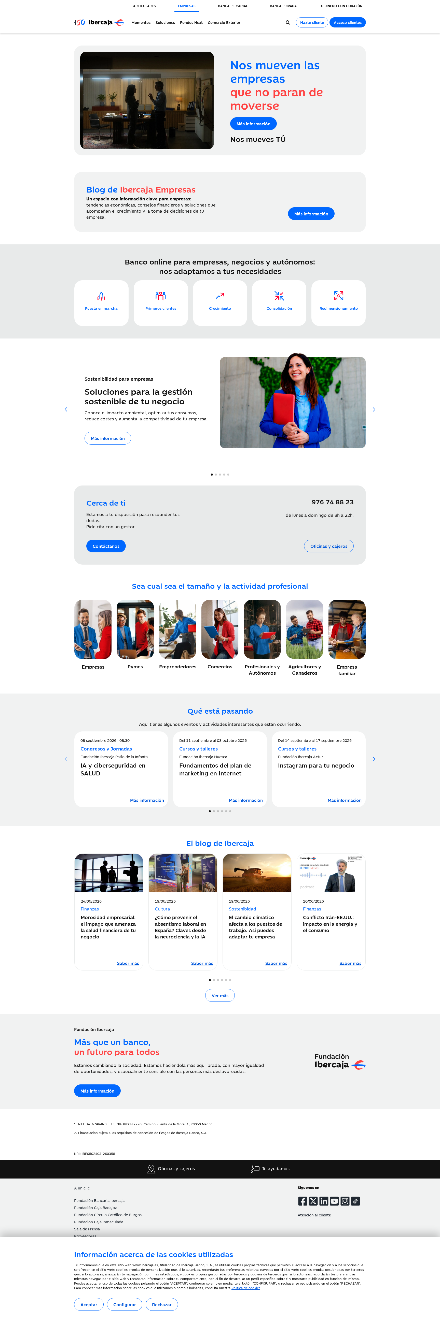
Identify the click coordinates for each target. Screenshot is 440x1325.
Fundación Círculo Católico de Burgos (108, 1214)
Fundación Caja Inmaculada (98, 1221)
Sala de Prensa (87, 1228)
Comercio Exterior (224, 22)
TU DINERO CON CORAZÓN (340, 5)
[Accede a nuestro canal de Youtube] (334, 1201)
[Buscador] (288, 22)
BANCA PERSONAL (233, 5)
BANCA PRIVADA (283, 5)
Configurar (124, 1304)
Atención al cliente (314, 1214)
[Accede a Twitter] (313, 1201)
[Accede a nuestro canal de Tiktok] (355, 1201)
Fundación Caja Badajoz (95, 1207)
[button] (374, 409)
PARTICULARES (143, 5)
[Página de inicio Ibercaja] (101, 22)
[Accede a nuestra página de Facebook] (303, 1201)
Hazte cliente (312, 22)
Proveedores (85, 1236)
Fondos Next (191, 22)
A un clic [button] (82, 1187)
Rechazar (162, 1304)
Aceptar (88, 1304)
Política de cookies (245, 1287)
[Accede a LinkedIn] (324, 1201)
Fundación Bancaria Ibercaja (99, 1200)
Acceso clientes (348, 22)
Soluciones (165, 22)
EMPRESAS (187, 5)
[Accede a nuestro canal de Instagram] (345, 1201)
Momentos (140, 22)
